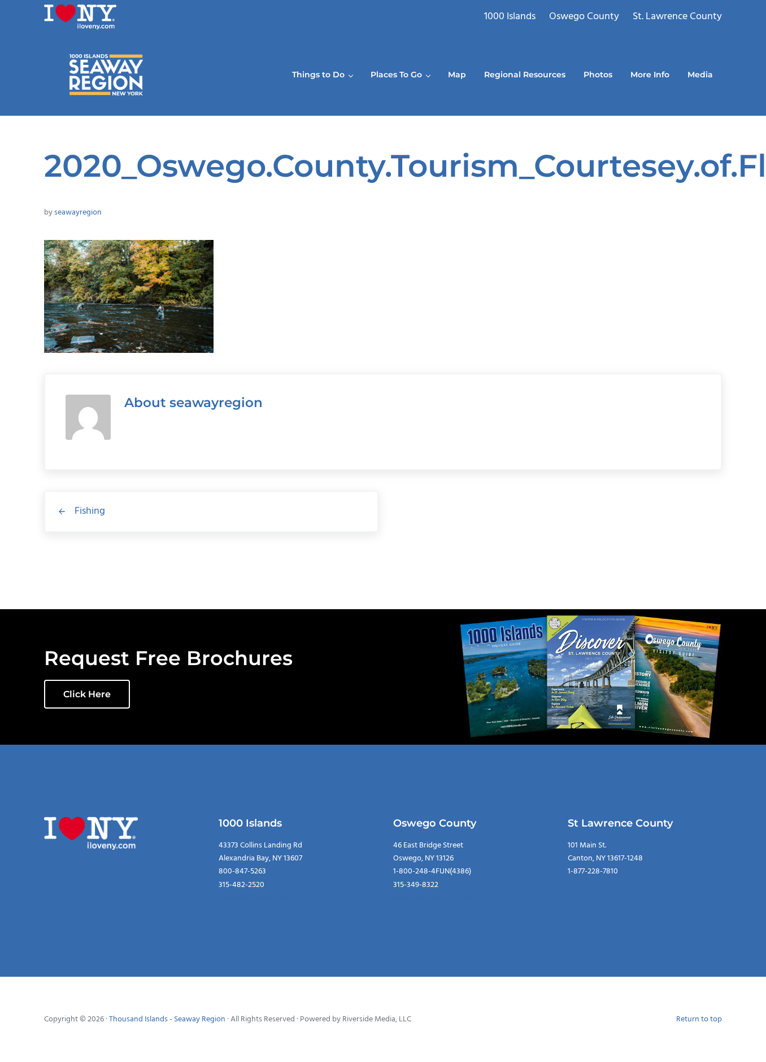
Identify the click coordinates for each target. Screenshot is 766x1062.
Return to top (699, 1019)
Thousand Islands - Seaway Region (167, 1019)
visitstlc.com (588, 885)
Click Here (87, 694)
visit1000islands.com (253, 897)
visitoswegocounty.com (433, 897)
